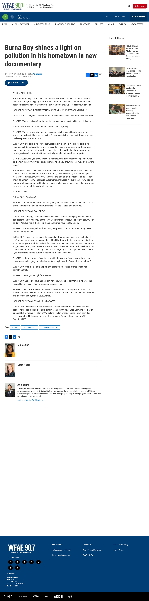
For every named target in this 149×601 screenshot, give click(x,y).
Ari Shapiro (37, 74)
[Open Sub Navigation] (9, 24)
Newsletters (137, 24)
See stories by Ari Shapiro (30, 399)
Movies (15, 327)
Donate (140, 6)
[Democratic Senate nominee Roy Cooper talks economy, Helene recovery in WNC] (117, 89)
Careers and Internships (61, 555)
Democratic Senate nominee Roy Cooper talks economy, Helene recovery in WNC (133, 91)
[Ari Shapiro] (10, 390)
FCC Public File (88, 555)
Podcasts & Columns (65, 24)
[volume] (12, 17)
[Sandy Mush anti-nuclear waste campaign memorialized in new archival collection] (117, 109)
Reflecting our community (61, 550)
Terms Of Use (118, 550)
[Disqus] (74, 445)
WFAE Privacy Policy (120, 545)
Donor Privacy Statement (92, 550)
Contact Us (87, 545)
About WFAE (56, 545)
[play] (5, 17)
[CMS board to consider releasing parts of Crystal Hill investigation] (117, 72)
